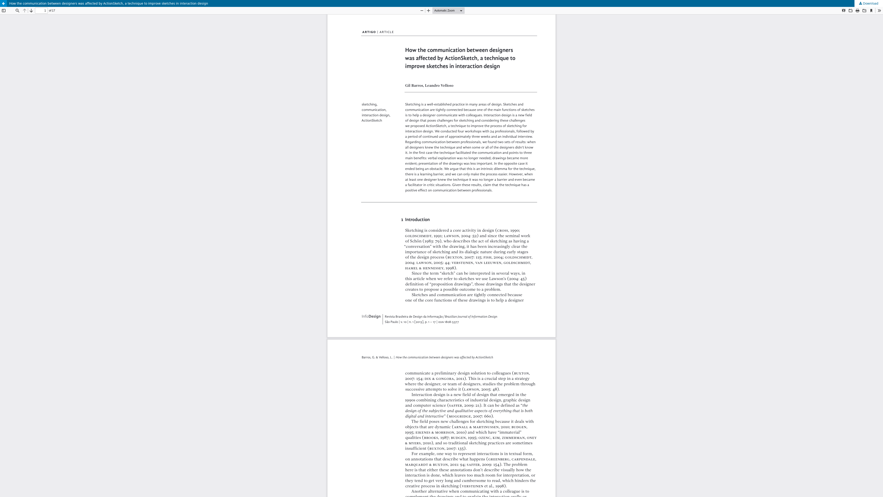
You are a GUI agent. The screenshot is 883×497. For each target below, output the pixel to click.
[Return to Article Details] (3, 3)
